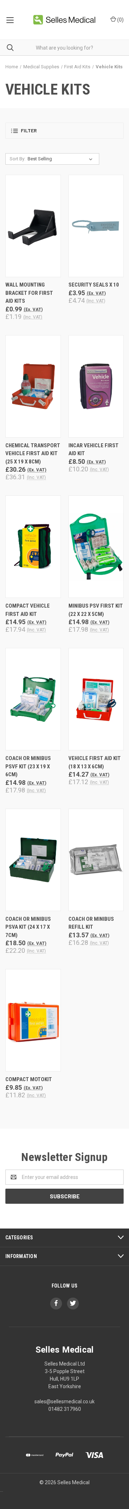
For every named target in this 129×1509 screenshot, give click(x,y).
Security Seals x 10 (93, 285)
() (120, 20)
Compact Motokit (28, 1079)
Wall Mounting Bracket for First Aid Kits (29, 293)
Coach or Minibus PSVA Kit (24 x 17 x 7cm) (28, 927)
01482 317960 (64, 1409)
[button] (64, 131)
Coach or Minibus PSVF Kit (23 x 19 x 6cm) (28, 766)
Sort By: (17, 158)
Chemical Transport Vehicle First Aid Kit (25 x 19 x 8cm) (32, 453)
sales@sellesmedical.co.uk (64, 1401)
